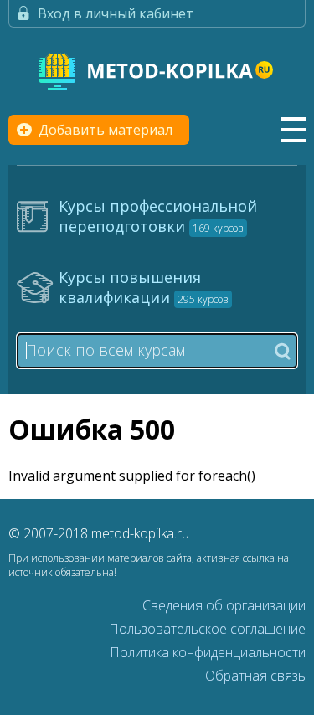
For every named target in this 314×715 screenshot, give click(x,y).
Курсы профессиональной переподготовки (158, 216)
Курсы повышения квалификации (144, 287)
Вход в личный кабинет (115, 13)
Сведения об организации (224, 605)
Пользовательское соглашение (207, 629)
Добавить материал (105, 130)
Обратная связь (255, 675)
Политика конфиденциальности (208, 652)
